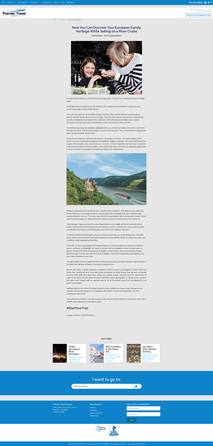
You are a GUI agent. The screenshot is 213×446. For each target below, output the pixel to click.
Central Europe (97, 36)
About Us (10, 2)
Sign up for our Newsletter (198, 15)
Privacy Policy (94, 415)
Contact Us (93, 410)
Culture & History (115, 36)
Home (3, 2)
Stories (62, 19)
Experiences (47, 2)
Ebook (56, 2)
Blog (62, 2)
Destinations (23, 2)
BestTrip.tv (71, 2)
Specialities (34, 2)
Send (131, 420)
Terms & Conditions (96, 413)
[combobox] (100, 386)
